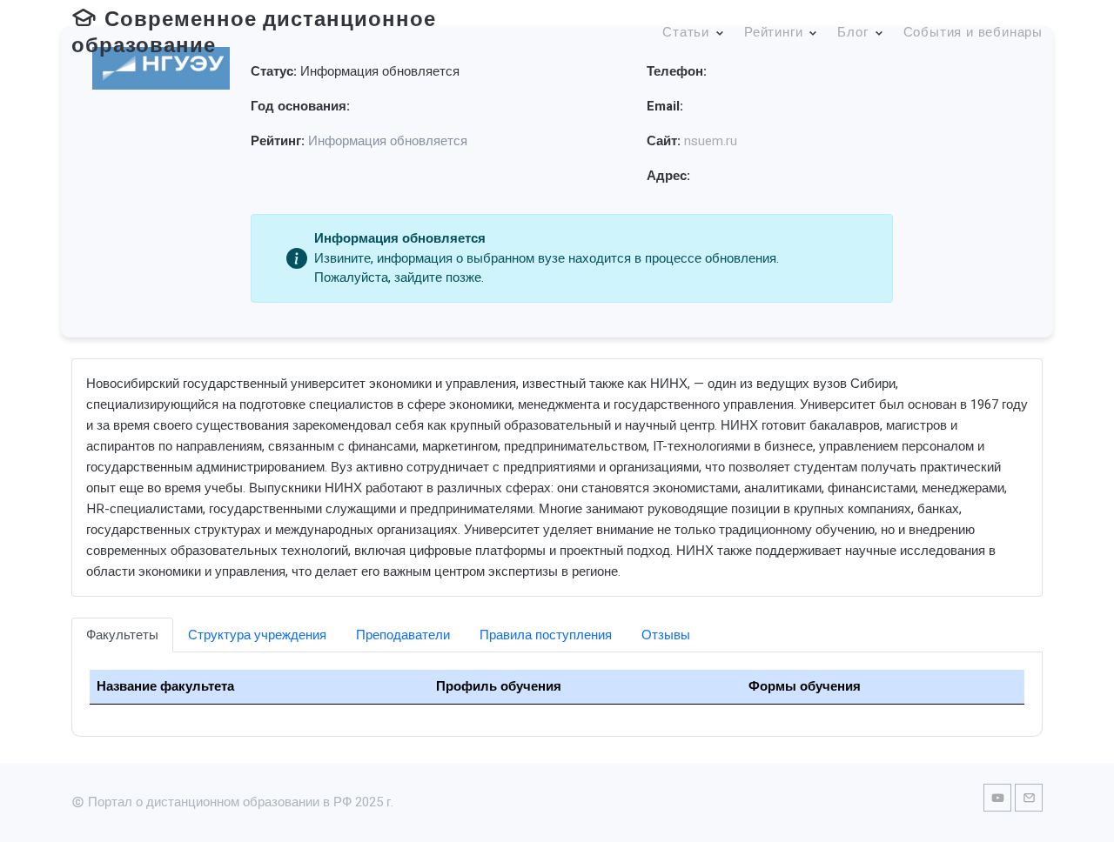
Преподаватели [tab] (403, 635)
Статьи (685, 32)
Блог (852, 32)
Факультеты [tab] (122, 635)
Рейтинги (773, 32)
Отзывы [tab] (665, 635)
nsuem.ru (710, 140)
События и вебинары (973, 32)
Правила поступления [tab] (546, 635)
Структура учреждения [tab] (257, 635)
